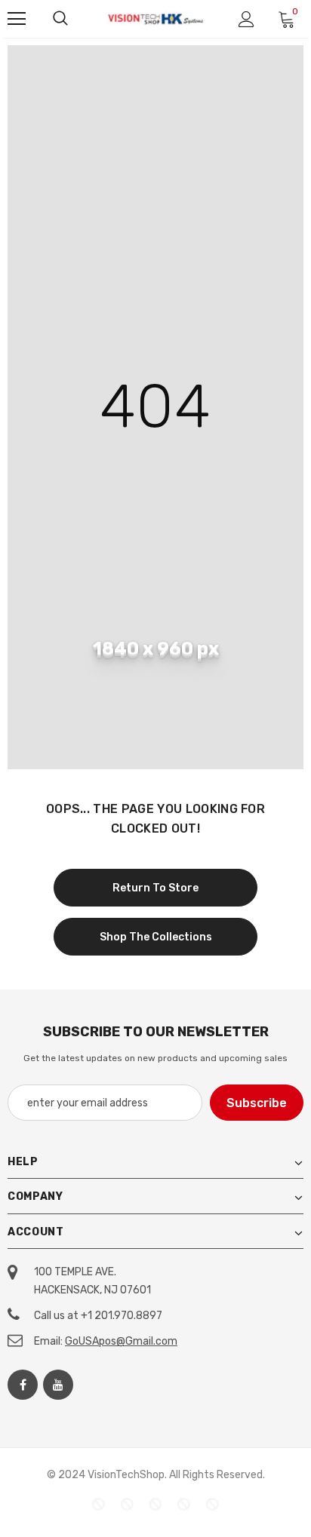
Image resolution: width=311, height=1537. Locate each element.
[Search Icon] (60, 18)
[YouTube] (58, 1385)
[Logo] (155, 18)
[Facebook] (23, 1385)
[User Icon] (246, 19)
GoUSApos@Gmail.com (121, 1341)
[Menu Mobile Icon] (17, 19)
